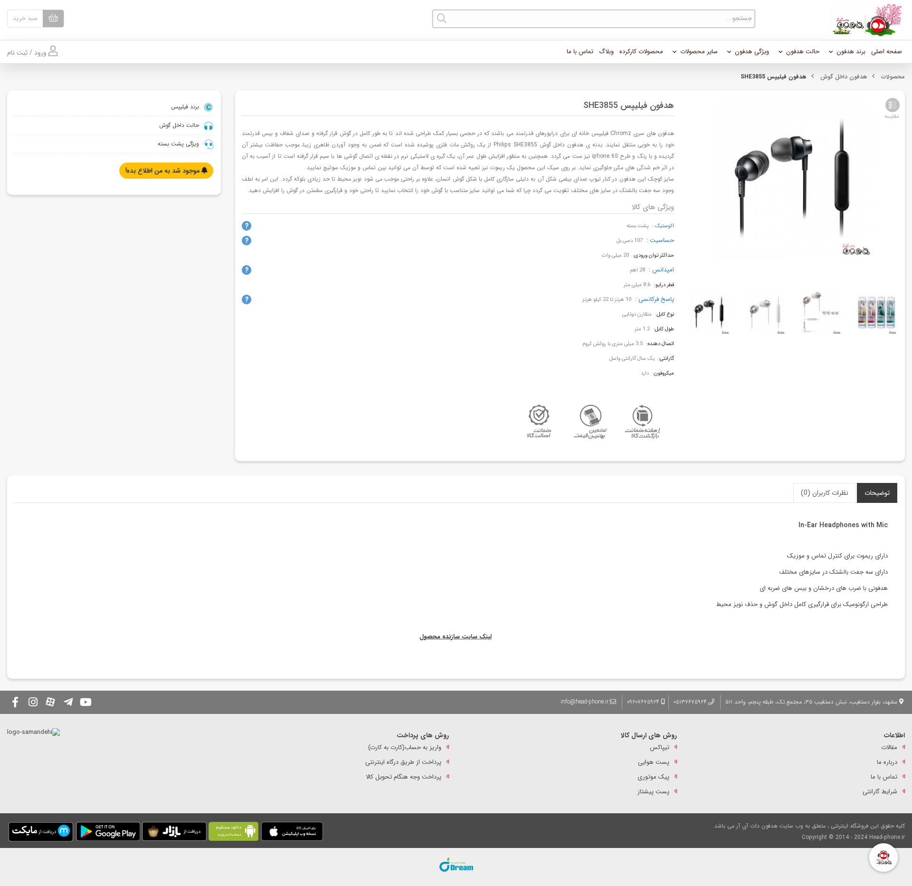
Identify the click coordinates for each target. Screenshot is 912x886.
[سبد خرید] (53, 18)
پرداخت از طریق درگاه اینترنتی (403, 762)
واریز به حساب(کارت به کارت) (404, 747)
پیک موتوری (653, 777)
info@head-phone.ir (584, 701)
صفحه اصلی (886, 52)
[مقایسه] (892, 105)
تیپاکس (659, 747)
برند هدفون (850, 52)
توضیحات (877, 493)
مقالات (889, 747)
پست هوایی (653, 762)
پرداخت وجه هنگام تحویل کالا (403, 777)
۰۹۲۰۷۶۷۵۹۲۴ (644, 701)
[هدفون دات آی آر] (865, 20)
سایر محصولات (699, 52)
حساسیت (662, 240)
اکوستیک (664, 226)
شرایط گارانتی (880, 792)
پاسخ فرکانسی (656, 299)
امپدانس (663, 270)
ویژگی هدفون (752, 52)
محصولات (893, 76)
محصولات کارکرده (641, 52)
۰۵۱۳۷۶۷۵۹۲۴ (690, 701)
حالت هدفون (802, 52)
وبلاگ (606, 52)
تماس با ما (580, 52)
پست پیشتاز (653, 792)
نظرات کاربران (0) (824, 493)
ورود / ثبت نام (27, 53)
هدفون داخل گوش (843, 76)
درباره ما (887, 762)
